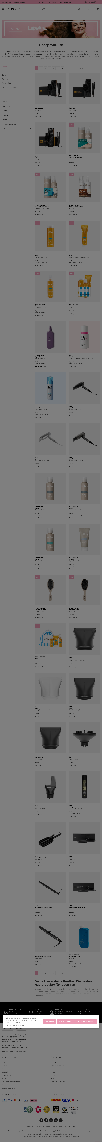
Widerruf (5, 1066)
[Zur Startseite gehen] (18, 9)
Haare (4, 67)
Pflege (4, 71)
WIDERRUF (40, 1126)
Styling (5, 75)
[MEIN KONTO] (93, 9)
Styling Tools (7, 83)
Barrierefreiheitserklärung (11, 1082)
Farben (5, 79)
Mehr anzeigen (41, 996)
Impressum (6, 1078)
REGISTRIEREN (20, 2)
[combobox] (56, 9)
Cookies (4, 1085)
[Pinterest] (46, 1120)
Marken (4, 102)
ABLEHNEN (50, 1021)
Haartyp (5, 120)
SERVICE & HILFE (51, 1126)
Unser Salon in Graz (58, 1082)
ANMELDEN (6, 2)
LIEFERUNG (30, 1126)
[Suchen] (79, 9)
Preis (3, 128)
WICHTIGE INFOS (9, 1057)
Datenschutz (6, 1069)
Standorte (54, 1078)
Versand (5, 1072)
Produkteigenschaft (9, 124)
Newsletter (55, 1075)
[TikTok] (61, 1120)
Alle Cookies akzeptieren (86, 1021)
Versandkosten (45, 1131)
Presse (53, 1072)
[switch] (73, 1112)
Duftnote (5, 111)
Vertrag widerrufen (8, 1088)
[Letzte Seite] (62, 68)
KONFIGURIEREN (65, 1021)
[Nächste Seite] (58, 68)
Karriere (54, 1069)
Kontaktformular (20, 1051)
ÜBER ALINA (56, 1057)
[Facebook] (41, 1120)
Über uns (54, 1062)
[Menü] (4, 9)
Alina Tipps (6, 106)
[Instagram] (51, 1120)
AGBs (4, 1062)
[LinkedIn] (56, 1120)
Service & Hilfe (7, 1075)
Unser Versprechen (57, 1066)
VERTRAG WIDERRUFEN (67, 1126)
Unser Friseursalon (9, 87)
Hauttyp (5, 115)
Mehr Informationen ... (14, 1022)
